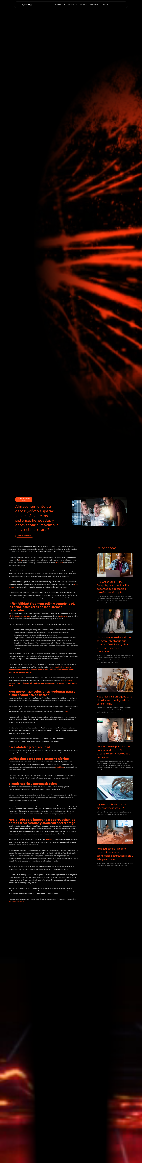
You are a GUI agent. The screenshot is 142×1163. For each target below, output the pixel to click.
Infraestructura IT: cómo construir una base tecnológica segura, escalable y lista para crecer (115, 854)
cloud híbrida (59, 767)
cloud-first (59, 562)
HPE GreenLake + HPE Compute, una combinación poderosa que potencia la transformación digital (113, 587)
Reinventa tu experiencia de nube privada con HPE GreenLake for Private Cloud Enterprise (113, 751)
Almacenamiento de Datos (24, 499)
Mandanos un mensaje (16, 902)
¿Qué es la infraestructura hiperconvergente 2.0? (112, 806)
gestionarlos (63, 616)
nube (66, 711)
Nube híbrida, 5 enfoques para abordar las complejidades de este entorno (114, 700)
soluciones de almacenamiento (19, 616)
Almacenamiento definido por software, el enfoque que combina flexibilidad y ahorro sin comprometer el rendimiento (114, 644)
